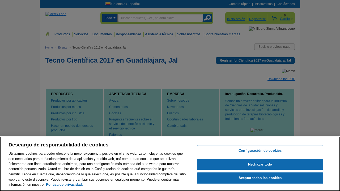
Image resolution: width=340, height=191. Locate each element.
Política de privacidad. (64, 184)
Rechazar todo (260, 164)
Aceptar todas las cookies (260, 178)
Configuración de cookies (260, 151)
